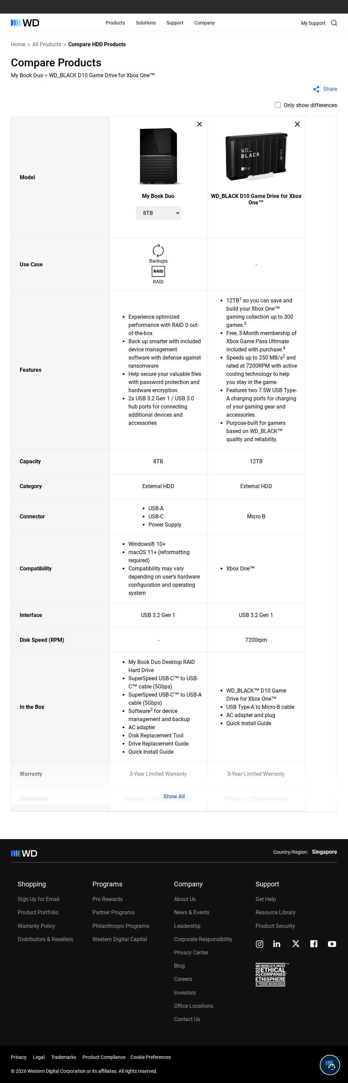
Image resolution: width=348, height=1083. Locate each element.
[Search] (334, 23)
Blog (179, 966)
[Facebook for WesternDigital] (314, 944)
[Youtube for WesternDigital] (332, 944)
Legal (39, 1057)
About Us (185, 899)
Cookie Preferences (150, 1057)
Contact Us (187, 1019)
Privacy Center (191, 952)
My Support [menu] (313, 23)
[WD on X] (296, 944)
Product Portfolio (38, 912)
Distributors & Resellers (45, 939)
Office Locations (193, 1006)
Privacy (19, 1057)
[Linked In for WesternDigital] (277, 944)
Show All (174, 796)
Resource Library (276, 912)
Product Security (275, 926)
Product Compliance (104, 1057)
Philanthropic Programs (120, 926)
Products (115, 23)
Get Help (266, 899)
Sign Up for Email (38, 899)
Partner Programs (113, 912)
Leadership (187, 926)
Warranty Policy (36, 926)
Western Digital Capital (119, 939)
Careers (183, 979)
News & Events (191, 912)
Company (204, 23)
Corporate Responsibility (203, 939)
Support (175, 23)
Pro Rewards (107, 899)
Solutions (146, 23)
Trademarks (63, 1057)
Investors (185, 992)
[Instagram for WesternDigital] (260, 944)
